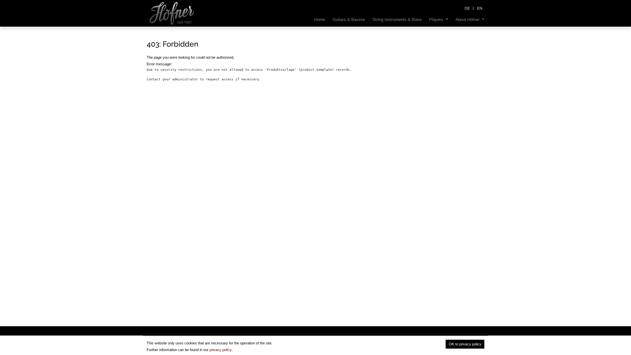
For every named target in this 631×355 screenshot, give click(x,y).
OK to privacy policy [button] (465, 344)
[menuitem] (320, 20)
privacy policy (220, 350)
